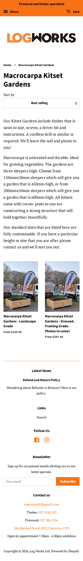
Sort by (9, 94)
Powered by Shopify (65, 551)
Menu (14, 11)
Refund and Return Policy (41, 380)
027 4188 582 (47, 512)
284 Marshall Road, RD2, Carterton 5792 (41, 528)
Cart (76, 12)
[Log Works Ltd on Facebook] (36, 441)
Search (41, 417)
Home (7, 65)
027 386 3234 (49, 520)
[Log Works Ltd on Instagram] (46, 441)
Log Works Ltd (40, 551)
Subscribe (68, 481)
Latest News (41, 370)
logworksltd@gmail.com (41, 504)
